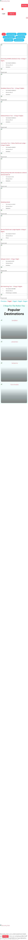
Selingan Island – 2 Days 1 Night (10, 259)
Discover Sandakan (8, 37)
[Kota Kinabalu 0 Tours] (14, 393)
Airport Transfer (11, 34)
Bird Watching (21, 34)
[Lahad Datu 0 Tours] (14, 350)
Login (3, 13)
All (3, 34)
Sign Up (12, 13)
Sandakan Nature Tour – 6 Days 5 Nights (12, 88)
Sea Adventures (19, 40)
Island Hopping (20, 37)
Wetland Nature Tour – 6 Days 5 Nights (12, 115)
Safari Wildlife (8, 40)
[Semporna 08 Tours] (14, 372)
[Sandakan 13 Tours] (14, 329)
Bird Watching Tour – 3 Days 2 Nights (11, 286)
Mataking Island (5, 202)
